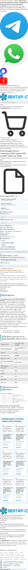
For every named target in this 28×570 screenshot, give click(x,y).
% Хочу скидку (4, 272)
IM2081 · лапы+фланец (14, 231)
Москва (1, 552)
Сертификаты (12, 89)
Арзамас (21, 552)
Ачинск (22, 554)
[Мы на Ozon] (14, 76)
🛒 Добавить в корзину (6, 268)
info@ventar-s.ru (19, 106)
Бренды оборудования (14, 526)
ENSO (20, 7)
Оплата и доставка (13, 272)
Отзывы (19, 89)
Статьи (2, 90)
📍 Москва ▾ (3, 1)
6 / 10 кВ (12, 237)
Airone (7, 7)
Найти (2, 105)
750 (10, 227)
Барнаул (12, 555)
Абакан (5, 552)
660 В (4, 237)
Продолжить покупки (16, 141)
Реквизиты (7, 569)
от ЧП (3, 240)
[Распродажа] (14, 81)
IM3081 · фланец (4, 233)
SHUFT (23, 9)
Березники (6, 557)
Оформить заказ (4, 141)
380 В (1, 237)
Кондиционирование (13, 524)
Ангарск (17, 552)
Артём (6, 554)
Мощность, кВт (4, 213)
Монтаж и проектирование (14, 529)
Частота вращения (5, 225)
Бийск (11, 557)
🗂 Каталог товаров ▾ (13, 1)
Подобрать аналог (16, 270)
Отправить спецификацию (7, 412)
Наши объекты (4, 89)
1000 (7, 227)
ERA (23, 7)
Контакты (10, 92)
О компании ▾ (16, 87)
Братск (22, 557)
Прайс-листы (8, 87)
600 (12, 227)
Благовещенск (17, 557)
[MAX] (14, 71)
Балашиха (7, 555)
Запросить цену (5, 138)
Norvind (19, 9)
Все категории (20, 6)
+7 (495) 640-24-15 (7, 565)
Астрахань (17, 554)
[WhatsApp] (14, 54)
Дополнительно (5, 238)
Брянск (1, 559)
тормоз (3, 245)
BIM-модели (11, 85)
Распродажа (24, 526)
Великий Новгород (8, 559)
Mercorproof (13, 9)
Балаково (2, 555)
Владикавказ (23, 559)
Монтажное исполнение (7, 229)
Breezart (11, 7)
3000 (1, 227)
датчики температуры (8, 247)
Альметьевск (11, 552)
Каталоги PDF (4, 85)
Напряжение (4, 235)
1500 (4, 227)
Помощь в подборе (5, 270)
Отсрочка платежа (9, 90)
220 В (7, 237)
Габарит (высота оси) (6, 219)
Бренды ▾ (2, 7)
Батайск (17, 555)
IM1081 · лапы (4, 231)
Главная (2, 143)
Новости (23, 89)
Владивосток (16, 559)
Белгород (22, 555)
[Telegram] (14, 26)
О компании (24, 87)
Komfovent (7, 9)
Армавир (2, 554)
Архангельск (11, 554)
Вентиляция (7, 143)
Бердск (1, 557)
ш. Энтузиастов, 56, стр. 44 (7, 106)
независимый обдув (7, 243)
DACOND (16, 7)
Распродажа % (12, 6)
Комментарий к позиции (8, 249)
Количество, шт (5, 263)
